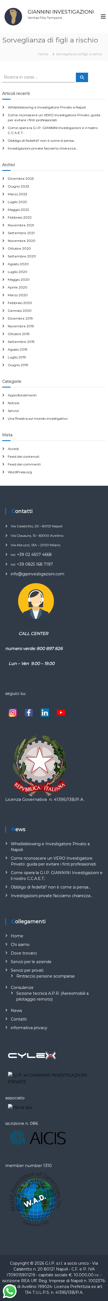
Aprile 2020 (17, 287)
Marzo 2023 (17, 194)
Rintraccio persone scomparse (45, 976)
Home (17, 935)
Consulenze (22, 987)
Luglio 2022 (17, 202)
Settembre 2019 (21, 342)
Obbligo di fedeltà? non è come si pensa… (42, 140)
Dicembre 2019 (20, 318)
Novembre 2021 (21, 225)
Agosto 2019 (17, 349)
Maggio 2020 (19, 279)
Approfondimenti (22, 395)
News (16, 1010)
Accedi (13, 449)
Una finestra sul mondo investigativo (38, 418)
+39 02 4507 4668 (34, 554)
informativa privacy (29, 1027)
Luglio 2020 (17, 272)
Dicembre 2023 (21, 178)
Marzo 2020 (18, 295)
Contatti (19, 1019)
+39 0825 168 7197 (35, 564)
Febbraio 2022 (20, 217)
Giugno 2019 (18, 365)
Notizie (13, 403)
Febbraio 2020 (20, 303)
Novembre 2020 (21, 241)
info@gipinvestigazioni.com (37, 573)
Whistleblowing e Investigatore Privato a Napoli (47, 107)
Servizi (13, 411)
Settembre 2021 (21, 233)
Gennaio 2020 (20, 310)
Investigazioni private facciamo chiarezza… (43, 148)
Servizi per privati (27, 970)
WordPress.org (20, 472)
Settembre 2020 (22, 256)
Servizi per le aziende (31, 961)
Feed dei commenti (24, 464)
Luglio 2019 (17, 357)
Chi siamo (20, 944)
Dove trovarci (24, 953)
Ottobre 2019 (19, 334)
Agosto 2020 (18, 264)
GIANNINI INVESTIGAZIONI (61, 12)
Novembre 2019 (21, 326)
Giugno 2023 (18, 186)
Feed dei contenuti (23, 456)
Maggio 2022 (18, 209)
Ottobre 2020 (19, 248)
